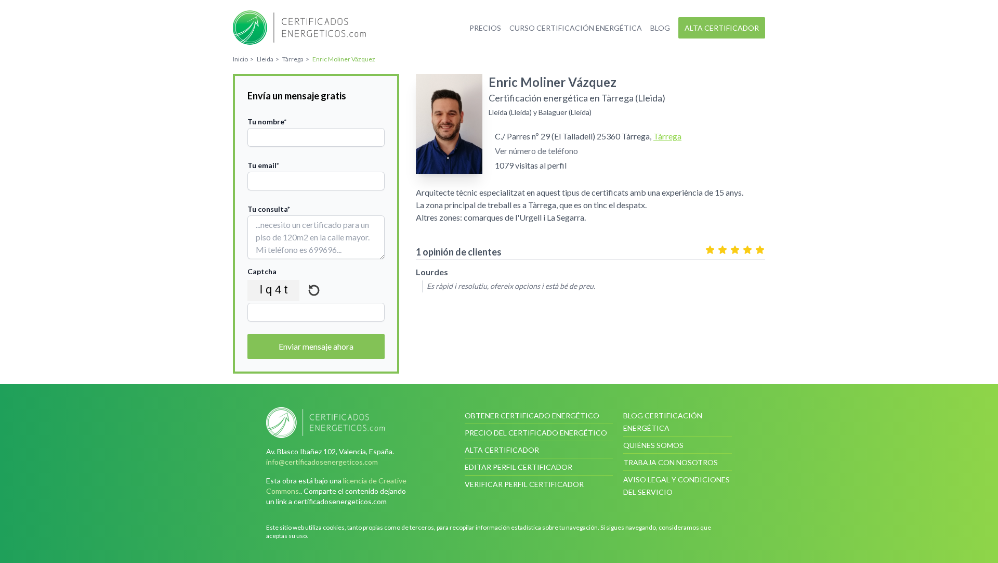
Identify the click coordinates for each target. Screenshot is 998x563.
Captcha (262, 271)
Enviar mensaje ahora (316, 346)
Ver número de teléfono (536, 151)
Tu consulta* (268, 208)
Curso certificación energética (575, 27)
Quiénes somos (653, 445)
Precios (485, 27)
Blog (660, 27)
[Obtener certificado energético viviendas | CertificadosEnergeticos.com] (340, 422)
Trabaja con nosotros (670, 462)
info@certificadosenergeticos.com (322, 461)
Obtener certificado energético (532, 415)
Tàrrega (667, 136)
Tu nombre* (266, 121)
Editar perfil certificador (518, 467)
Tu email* (263, 165)
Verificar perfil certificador (524, 484)
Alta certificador (722, 27)
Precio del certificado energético (536, 432)
